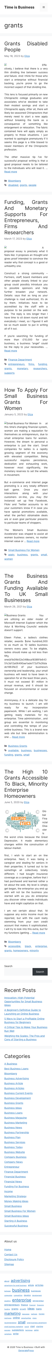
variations (8, 1334)
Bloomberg (14, 180)
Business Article (13, 1083)
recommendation (10, 1323)
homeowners (20, 950)
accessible (14, 946)
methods (34, 1314)
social (27, 1327)
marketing (12, 1313)
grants (23, 185)
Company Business (15, 1157)
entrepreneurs (16, 364)
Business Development (17, 1098)
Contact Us (10, 1254)
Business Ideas (13, 1107)
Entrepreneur (11, 1166)
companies (8, 1295)
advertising (20, 1280)
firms (31, 364)
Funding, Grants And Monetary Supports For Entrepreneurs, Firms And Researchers (26, 217)
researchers (40, 368)
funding (42, 364)
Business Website (14, 1152)
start (32, 1326)
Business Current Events (18, 1093)
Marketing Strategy (15, 1196)
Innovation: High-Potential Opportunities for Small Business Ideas (23, 1001)
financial (32, 1305)
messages (25, 1314)
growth (23, 1309)
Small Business (13, 1206)
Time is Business (19, 7)
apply (11, 554)
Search (8, 966)
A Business (10, 1063)
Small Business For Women (23, 550)
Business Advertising (16, 1078)
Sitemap (9, 1264)
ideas (31, 1308)
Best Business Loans (16, 1068)
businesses (40, 750)
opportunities (26, 1318)
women (8, 559)
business (22, 554)
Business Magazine (15, 1117)
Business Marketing (15, 1122)
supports (9, 373)
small (44, 554)
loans (39, 1308)
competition (18, 1295)
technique (28, 1330)
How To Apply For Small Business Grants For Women (26, 399)
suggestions (18, 1330)
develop (27, 1295)
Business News (13, 1127)
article (31, 1285)
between (7, 1291)
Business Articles (14, 1088)
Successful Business (16, 1225)
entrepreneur (38, 1301)
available (13, 750)
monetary (22, 368)
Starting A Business (15, 1220)
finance (24, 1305)
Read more (10, 171)
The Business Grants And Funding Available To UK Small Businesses (26, 588)
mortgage (7, 1318)
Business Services (14, 1142)
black (28, 946)
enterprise (41, 946)
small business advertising (37, 1323)
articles (39, 1285)
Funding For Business (16, 1186)
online (16, 1317)
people (32, 185)
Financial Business (15, 1176)
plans (34, 1318)
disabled (13, 185)
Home (7, 1249)
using (36, 1330)
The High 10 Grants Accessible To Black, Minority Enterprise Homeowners (26, 784)
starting (39, 1326)
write (15, 1333)
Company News (13, 1162)
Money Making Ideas (16, 1201)
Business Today (13, 1147)
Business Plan (12, 1137)
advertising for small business (15, 1285)
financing (40, 1305)
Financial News (13, 1181)
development (37, 1295)
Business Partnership (16, 1132)
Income (8, 1191)
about (6, 1281)
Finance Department (20, 359)
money (41, 1314)
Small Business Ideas (16, 1216)
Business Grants (17, 745)
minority (34, 950)
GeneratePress (26, 1350)
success (7, 1330)
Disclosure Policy (14, 1259)
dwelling (7, 1301)
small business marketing (13, 1327)
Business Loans (13, 1112)
